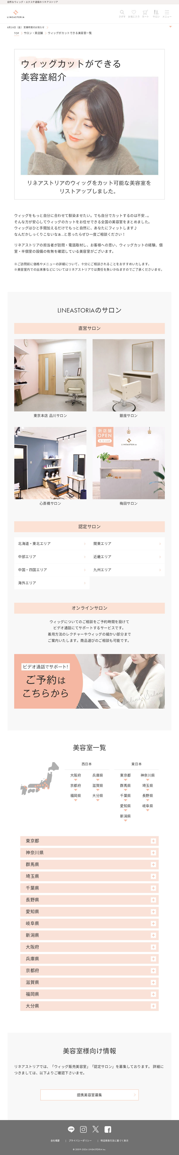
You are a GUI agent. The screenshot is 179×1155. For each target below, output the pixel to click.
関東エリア (102, 543)
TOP (16, 33)
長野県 (147, 796)
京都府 (75, 786)
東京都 (125, 775)
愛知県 (125, 806)
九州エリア (102, 570)
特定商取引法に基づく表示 (114, 1140)
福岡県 (75, 796)
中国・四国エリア (32, 570)
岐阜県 (147, 806)
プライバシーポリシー (80, 1140)
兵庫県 (97, 775)
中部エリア (27, 556)
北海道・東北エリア (34, 543)
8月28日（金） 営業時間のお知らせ (26, 27)
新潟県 (125, 816)
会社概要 (55, 1140)
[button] (122, 14)
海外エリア (27, 583)
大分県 (97, 796)
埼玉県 (147, 786)
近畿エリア (102, 556)
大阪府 (75, 775)
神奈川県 (148, 775)
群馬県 (125, 786)
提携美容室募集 (89, 1095)
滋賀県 (97, 786)
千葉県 (125, 796)
